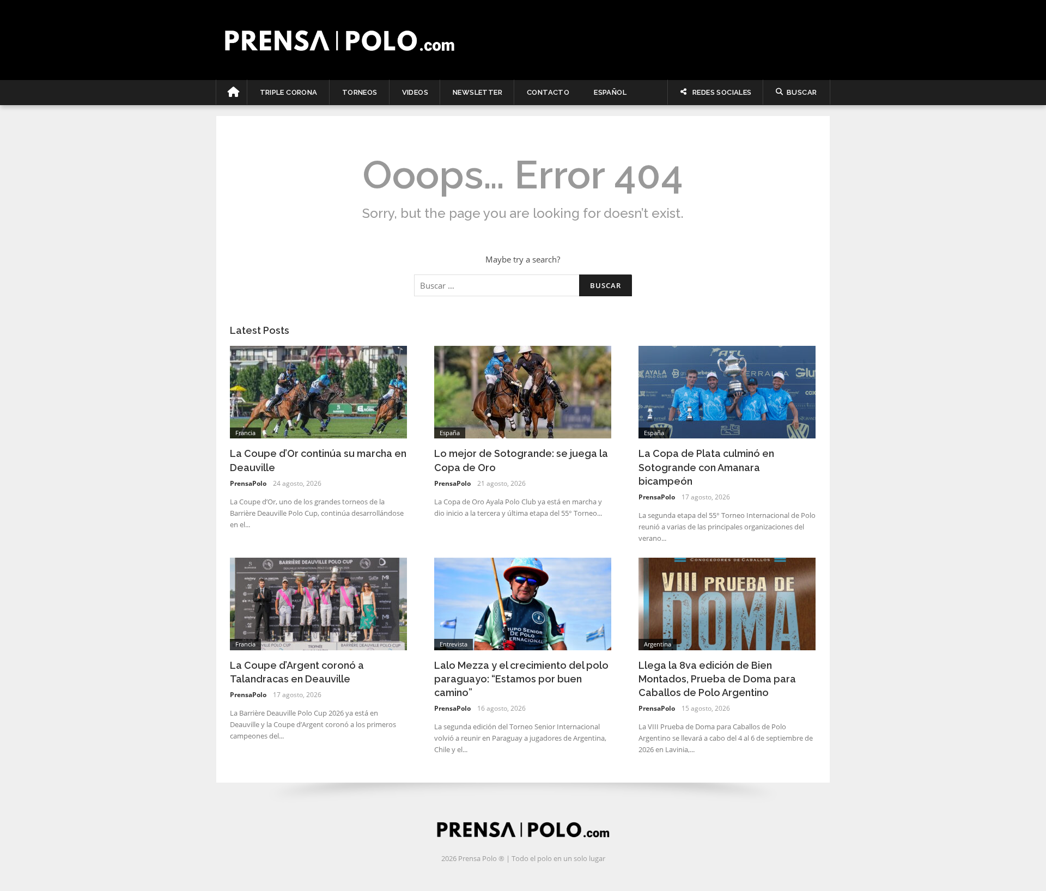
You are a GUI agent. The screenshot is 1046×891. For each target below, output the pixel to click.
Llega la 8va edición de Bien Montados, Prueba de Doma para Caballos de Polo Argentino (717, 679)
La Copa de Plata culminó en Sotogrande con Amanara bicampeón (706, 467)
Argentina (657, 644)
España (450, 433)
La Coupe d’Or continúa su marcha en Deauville (318, 460)
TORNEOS (360, 92)
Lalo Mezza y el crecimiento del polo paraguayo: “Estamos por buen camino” (521, 679)
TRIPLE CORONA (289, 92)
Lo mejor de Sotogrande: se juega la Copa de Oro (521, 460)
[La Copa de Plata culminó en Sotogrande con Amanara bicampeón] (727, 391)
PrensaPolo (248, 483)
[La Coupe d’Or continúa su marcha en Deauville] (318, 391)
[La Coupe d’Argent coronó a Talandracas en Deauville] (318, 602)
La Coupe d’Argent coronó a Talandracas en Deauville (297, 672)
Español (610, 92)
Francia (245, 433)
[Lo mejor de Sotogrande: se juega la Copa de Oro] (522, 391)
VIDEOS (415, 92)
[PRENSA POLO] (523, 39)
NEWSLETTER (477, 92)
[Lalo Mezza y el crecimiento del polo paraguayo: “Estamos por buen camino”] (522, 602)
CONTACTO (548, 92)
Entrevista (453, 644)
